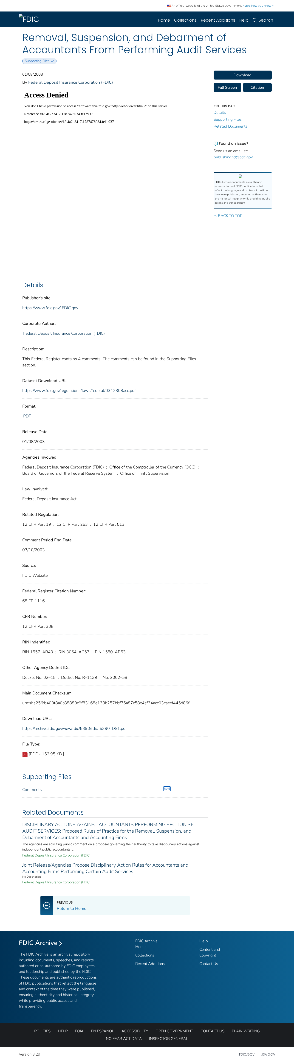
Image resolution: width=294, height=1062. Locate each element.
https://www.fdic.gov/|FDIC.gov (50, 308)
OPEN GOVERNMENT (174, 1031)
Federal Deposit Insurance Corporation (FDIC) (70, 82)
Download (243, 75)
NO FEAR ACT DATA (124, 1038)
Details (220, 112)
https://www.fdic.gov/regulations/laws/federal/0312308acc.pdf (79, 390)
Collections (185, 20)
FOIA (79, 1031)
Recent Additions (218, 20)
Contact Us (208, 963)
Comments (32, 789)
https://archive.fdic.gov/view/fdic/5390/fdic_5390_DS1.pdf (74, 728)
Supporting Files (228, 119)
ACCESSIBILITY (135, 1031)
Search (266, 20)
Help (244, 20)
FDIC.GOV (246, 1054)
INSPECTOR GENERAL (168, 1038)
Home (164, 20)
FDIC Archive (38, 943)
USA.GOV (268, 1054)
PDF (27, 416)
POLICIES (42, 1031)
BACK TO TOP (230, 215)
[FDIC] (30, 19)
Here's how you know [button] (257, 6)
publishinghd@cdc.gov (233, 157)
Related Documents (230, 126)
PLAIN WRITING (246, 1031)
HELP (63, 1031)
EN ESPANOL (102, 1031)
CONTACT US (212, 1031)
